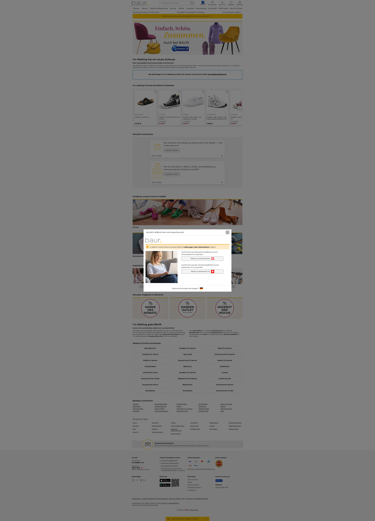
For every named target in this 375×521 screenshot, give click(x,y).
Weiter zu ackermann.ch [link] (200, 271)
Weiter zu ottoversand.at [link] (200, 258)
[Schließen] (227, 232)
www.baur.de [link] (186, 288)
